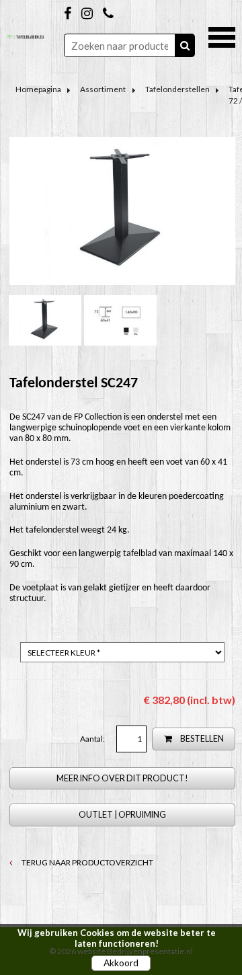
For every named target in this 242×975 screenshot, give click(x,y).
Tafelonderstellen (177, 89)
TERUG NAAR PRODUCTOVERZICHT (86, 862)
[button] (221, 36)
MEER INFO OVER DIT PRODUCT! (122, 778)
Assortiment (103, 89)
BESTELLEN (201, 739)
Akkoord (121, 963)
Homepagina (38, 89)
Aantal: (93, 739)
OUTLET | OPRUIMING (122, 815)
